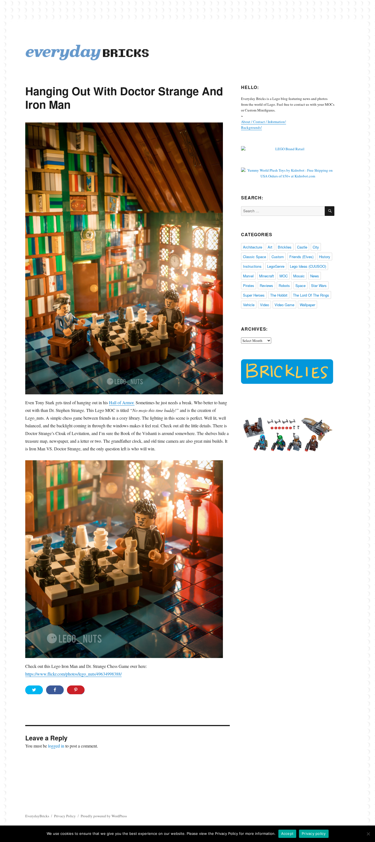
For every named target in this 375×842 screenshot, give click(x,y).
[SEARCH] (329, 211)
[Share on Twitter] (34, 689)
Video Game (284, 304)
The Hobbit (278, 295)
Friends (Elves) (301, 256)
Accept (287, 833)
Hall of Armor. (122, 402)
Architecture (252, 247)
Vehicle (248, 304)
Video (264, 304)
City (316, 247)
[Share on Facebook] (55, 689)
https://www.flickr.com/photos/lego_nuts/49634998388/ (73, 674)
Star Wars (319, 285)
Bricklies (285, 247)
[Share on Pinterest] (76, 689)
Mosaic (299, 275)
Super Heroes (254, 295)
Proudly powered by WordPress (104, 815)
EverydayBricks (37, 815)
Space (300, 285)
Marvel (248, 275)
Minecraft (266, 275)
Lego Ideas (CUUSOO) (308, 266)
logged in (56, 746)
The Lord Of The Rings (311, 295)
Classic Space (254, 256)
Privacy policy (314, 833)
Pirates (248, 285)
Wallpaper (307, 304)
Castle (302, 247)
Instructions (252, 266)
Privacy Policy (65, 815)
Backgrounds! (251, 127)
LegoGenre (275, 266)
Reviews (266, 285)
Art (270, 247)
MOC (283, 275)
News (314, 275)
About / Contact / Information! (263, 121)
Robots (284, 285)
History (324, 256)
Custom (278, 256)
